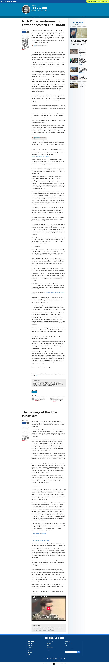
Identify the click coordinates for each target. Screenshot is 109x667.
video (29, 654)
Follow (33, 10)
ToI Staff (80, 64)
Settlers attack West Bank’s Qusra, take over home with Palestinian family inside (82, 51)
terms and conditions (50, 641)
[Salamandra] (64, 663)
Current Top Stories (78, 24)
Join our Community (93, 1)
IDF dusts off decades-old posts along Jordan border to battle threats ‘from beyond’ (83, 69)
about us (48, 645)
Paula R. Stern (40, 8)
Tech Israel (30, 647)
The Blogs (34, 5)
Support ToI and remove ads (103, 1)
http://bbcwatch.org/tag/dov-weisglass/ (41, 156)
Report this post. (24, 49)
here (36, 375)
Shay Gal (54, 401)
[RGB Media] (55, 664)
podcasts (30, 652)
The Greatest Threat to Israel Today (41, 540)
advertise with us (50, 647)
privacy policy (49, 643)
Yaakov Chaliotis (37, 400)
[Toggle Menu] (1, 1)
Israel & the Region (31, 641)
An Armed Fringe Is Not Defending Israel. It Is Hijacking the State (58, 399)
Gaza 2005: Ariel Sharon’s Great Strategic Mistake (40, 398)
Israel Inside (30, 645)
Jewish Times (30, 643)
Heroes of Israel (36, 537)
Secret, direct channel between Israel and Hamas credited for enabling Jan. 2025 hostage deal (83, 61)
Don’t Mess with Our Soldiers (39, 533)
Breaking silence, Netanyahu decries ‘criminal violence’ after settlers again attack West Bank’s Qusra (79, 42)
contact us (48, 650)
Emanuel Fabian (81, 72)
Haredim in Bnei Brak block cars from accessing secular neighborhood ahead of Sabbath (83, 85)
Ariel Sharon (34, 392)
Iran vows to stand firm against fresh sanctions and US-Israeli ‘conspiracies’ (83, 77)
